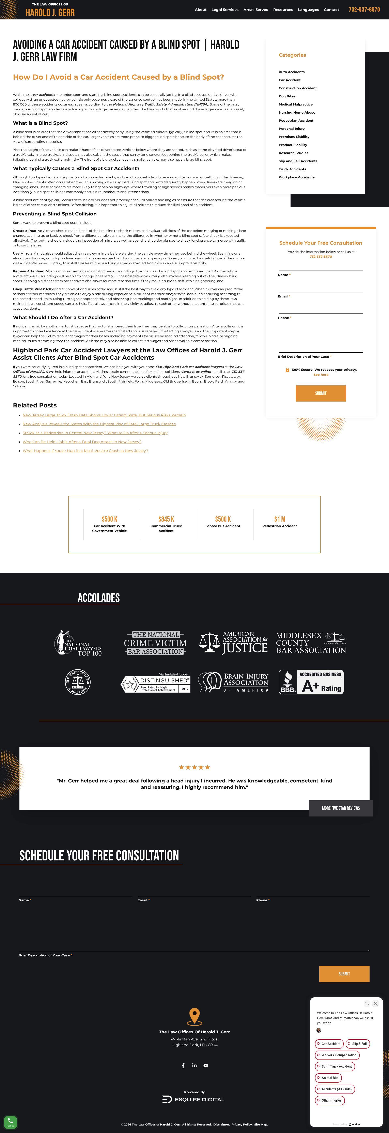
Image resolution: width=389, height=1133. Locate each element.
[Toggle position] (367, 1003)
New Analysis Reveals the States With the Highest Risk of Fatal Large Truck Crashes (99, 424)
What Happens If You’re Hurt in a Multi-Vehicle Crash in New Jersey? (85, 451)
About (201, 9)
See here (321, 375)
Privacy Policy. (242, 1124)
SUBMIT (321, 393)
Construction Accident (298, 88)
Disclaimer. (221, 1124)
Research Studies (293, 153)
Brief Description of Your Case (304, 357)
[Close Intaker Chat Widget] (375, 1003)
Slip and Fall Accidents (298, 161)
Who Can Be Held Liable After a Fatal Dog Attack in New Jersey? (82, 442)
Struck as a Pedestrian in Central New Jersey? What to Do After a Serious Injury (95, 433)
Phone (284, 318)
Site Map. (261, 1124)
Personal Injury (292, 129)
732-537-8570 (364, 9)
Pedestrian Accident (296, 121)
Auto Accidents (292, 72)
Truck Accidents (292, 169)
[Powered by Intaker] (354, 1124)
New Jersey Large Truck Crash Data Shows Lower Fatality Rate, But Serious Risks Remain (104, 415)
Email (284, 296)
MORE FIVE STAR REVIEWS (341, 808)
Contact (331, 9)
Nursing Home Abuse (297, 112)
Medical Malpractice (296, 104)
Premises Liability (294, 137)
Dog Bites (287, 96)
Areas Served (256, 9)
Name (284, 275)
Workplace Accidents (297, 177)
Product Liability (293, 145)
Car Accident (290, 80)
